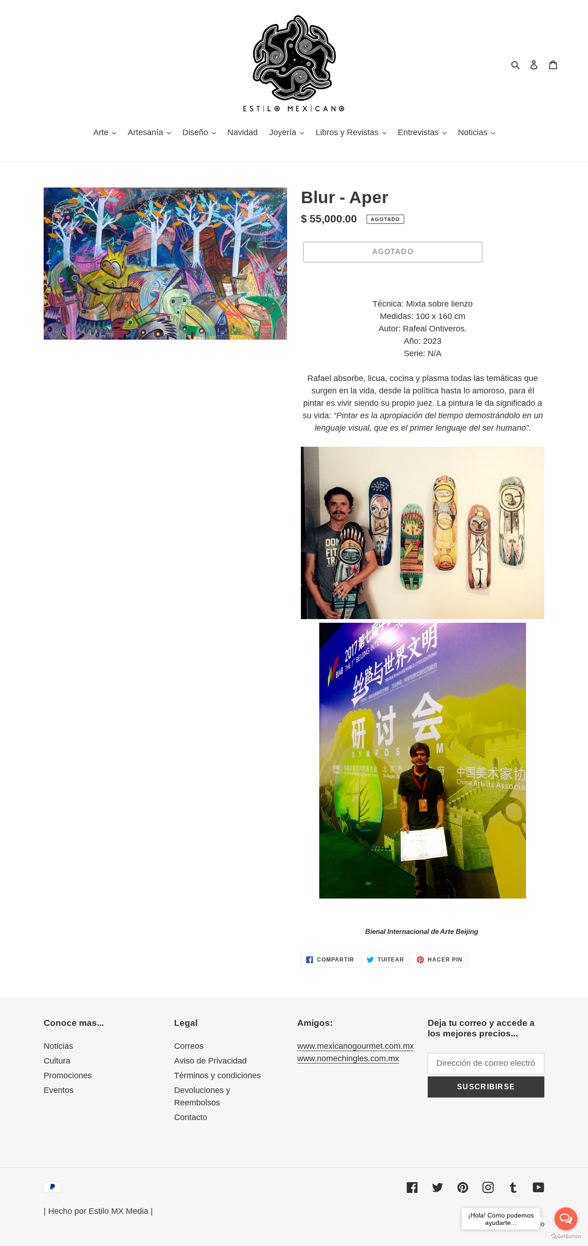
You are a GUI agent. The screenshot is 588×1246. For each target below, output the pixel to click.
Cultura (57, 1060)
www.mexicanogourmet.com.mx (355, 1046)
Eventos (59, 1090)
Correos (189, 1046)
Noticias (58, 1046)
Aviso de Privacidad (210, 1060)
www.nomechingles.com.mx (348, 1058)
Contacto (190, 1117)
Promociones (68, 1075)
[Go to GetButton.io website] (566, 1237)
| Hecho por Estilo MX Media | (98, 1211)
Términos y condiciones (217, 1075)
